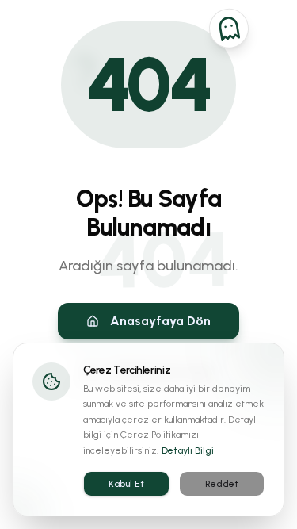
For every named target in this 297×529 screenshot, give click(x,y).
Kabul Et (126, 483)
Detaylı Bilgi (188, 450)
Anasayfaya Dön (160, 320)
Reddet (221, 483)
